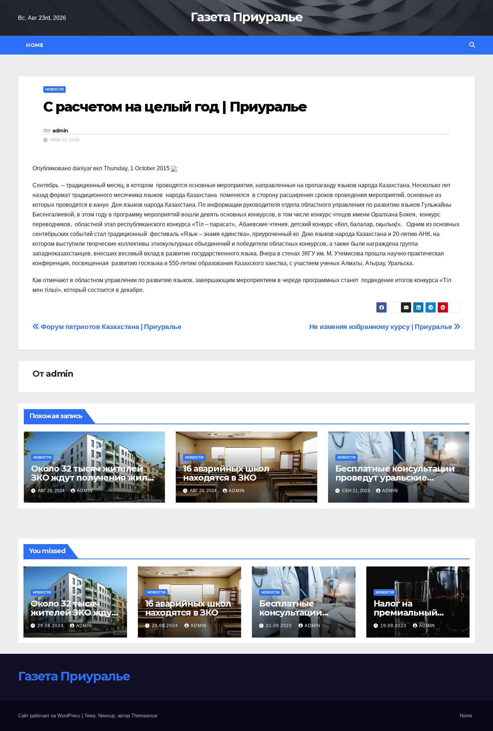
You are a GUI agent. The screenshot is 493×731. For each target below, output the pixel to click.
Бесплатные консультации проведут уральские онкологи (395, 477)
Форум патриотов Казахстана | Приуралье (110, 327)
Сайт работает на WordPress (50, 715)
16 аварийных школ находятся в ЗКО (226, 473)
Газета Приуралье (246, 17)
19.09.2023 (394, 625)
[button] (472, 45)
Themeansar (144, 715)
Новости (54, 89)
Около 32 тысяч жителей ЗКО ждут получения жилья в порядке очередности (94, 477)
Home (34, 45)
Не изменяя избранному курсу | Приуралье (381, 327)
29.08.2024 (51, 625)
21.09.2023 (279, 625)
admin (60, 130)
